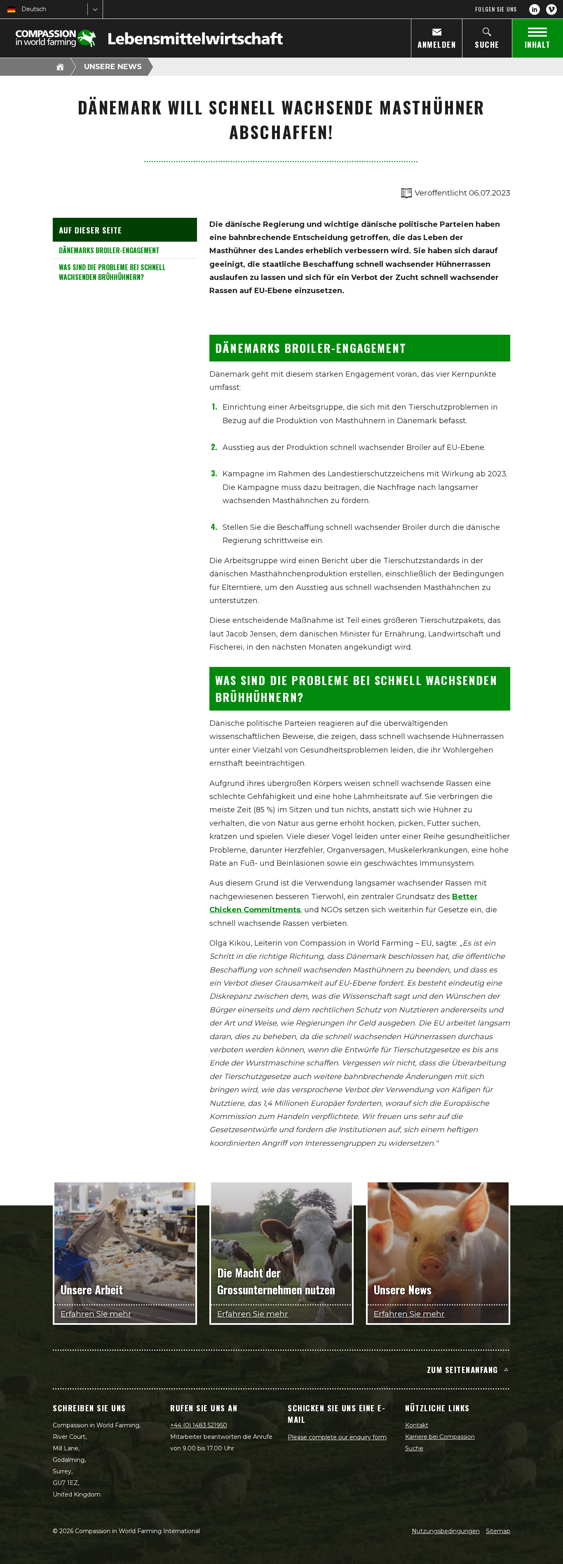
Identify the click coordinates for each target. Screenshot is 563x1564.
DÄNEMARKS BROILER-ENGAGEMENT (109, 250)
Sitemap (498, 1531)
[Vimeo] (551, 9)
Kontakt (416, 1425)
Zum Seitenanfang (462, 1369)
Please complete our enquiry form (337, 1437)
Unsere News (113, 66)
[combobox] (22, 9)
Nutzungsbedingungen (446, 1531)
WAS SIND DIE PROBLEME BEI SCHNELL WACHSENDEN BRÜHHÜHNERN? (112, 272)
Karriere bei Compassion (440, 1436)
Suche (414, 1448)
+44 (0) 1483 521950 (198, 1425)
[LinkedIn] (534, 9)
